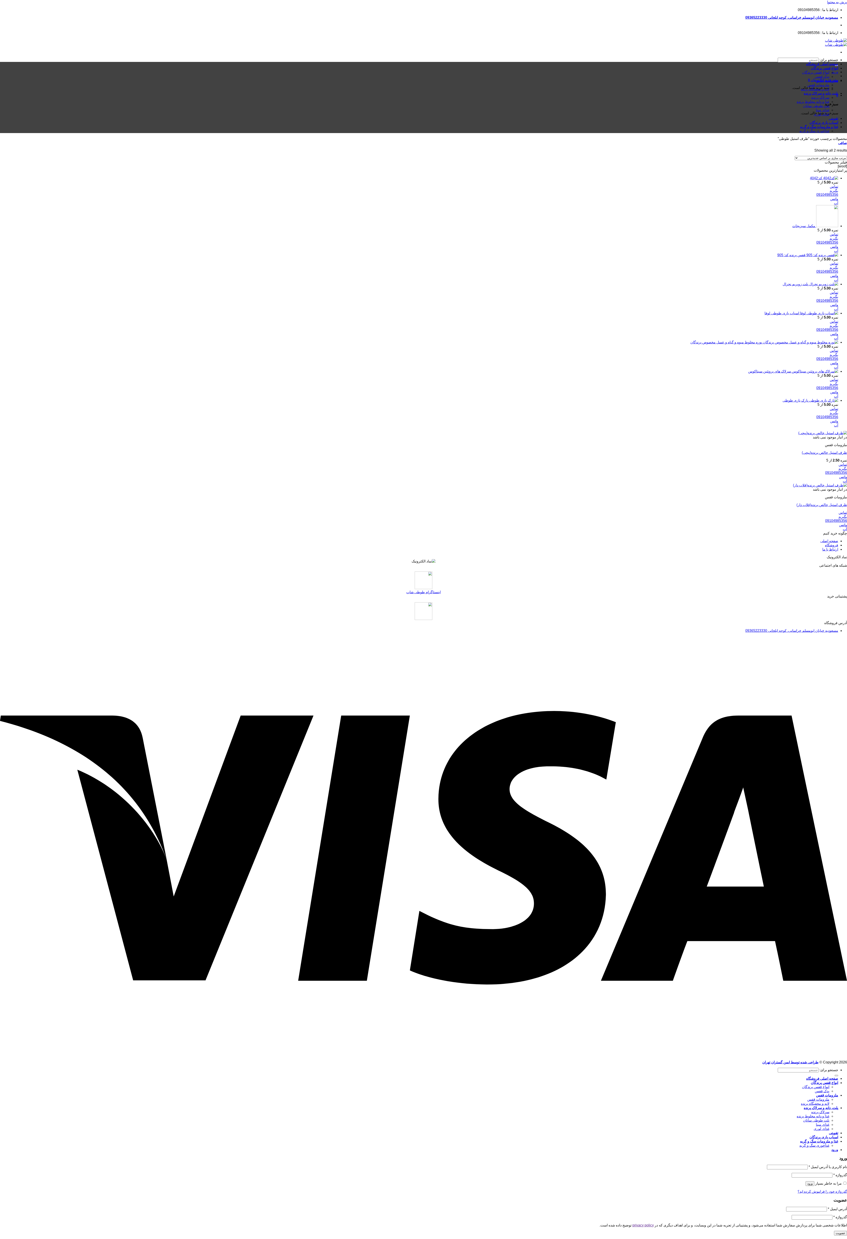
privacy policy (643, 1225)
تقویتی (833, 118)
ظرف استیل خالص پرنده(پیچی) (824, 452)
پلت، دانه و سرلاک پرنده (821, 93)
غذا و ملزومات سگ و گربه (819, 127)
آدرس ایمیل (837, 1209)
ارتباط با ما (830, 549)
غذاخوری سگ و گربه (814, 131)
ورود (810, 1183)
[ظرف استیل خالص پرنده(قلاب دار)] (820, 485)
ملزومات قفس (827, 81)
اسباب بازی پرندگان (824, 122)
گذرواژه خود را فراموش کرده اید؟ (822, 1191)
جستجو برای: (828, 60)
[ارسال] (836, 1075)
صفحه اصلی (829, 541)
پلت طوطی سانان (816, 106)
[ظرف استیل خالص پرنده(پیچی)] (822, 433)
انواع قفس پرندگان (824, 68)
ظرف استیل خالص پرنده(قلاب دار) (821, 505)
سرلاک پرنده (820, 97)
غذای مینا (822, 110)
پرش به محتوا (837, 2)
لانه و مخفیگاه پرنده (815, 89)
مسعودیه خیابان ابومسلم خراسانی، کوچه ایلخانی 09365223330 (791, 17)
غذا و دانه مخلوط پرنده (813, 102)
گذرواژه (840, 1175)
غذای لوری (821, 114)
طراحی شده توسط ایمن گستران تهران (790, 1062)
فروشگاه (831, 545)
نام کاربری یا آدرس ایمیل (828, 1167)
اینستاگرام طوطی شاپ (423, 592)
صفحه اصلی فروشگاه (822, 64)
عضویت (840, 1233)
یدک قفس (822, 76)
